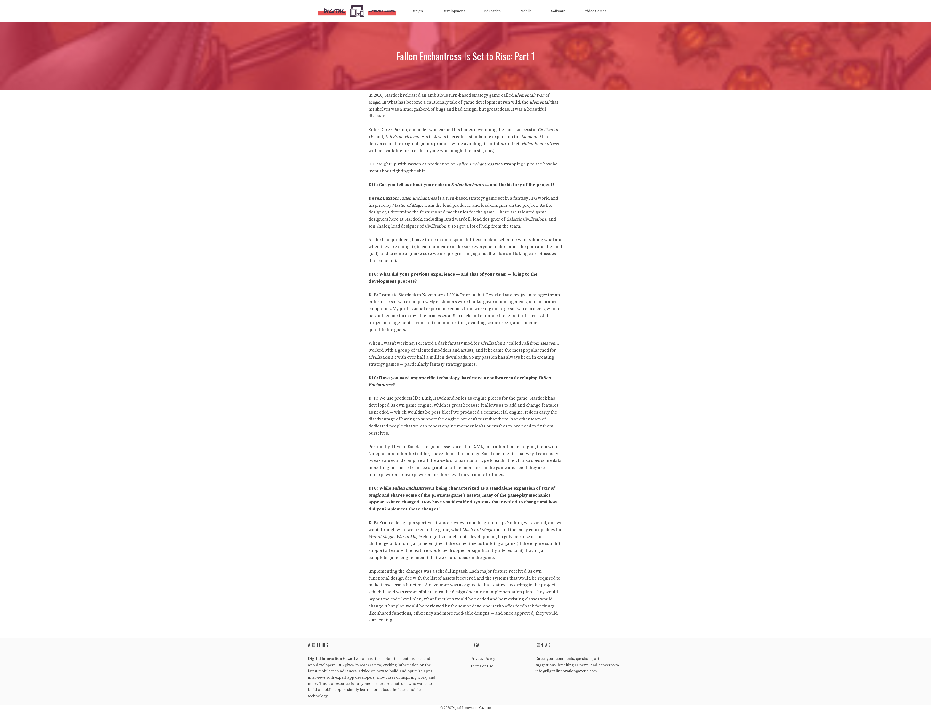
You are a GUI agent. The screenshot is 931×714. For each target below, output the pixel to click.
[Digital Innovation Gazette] (358, 11)
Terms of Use (481, 666)
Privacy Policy (482, 658)
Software (558, 11)
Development (453, 11)
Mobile (526, 11)
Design (417, 11)
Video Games (595, 11)
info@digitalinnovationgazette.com (566, 671)
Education (492, 11)
